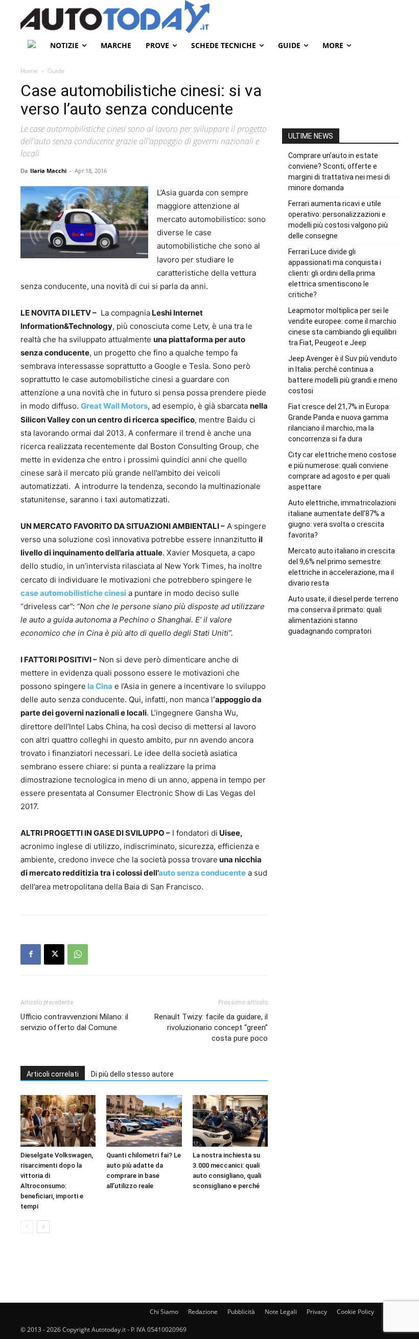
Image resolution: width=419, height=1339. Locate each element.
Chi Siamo (164, 1311)
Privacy (317, 1311)
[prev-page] (26, 1226)
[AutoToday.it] (209, 16)
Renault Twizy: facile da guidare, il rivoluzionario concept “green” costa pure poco (211, 1027)
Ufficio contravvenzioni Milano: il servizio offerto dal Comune (74, 1022)
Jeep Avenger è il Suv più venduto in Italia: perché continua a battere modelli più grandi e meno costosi (343, 374)
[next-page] (43, 1226)
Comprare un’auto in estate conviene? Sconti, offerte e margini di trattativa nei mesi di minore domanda (339, 171)
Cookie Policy (355, 1311)
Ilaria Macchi (48, 170)
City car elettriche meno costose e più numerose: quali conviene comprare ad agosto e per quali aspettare (342, 471)
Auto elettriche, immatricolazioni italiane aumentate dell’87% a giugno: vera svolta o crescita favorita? (342, 519)
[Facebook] (30, 954)
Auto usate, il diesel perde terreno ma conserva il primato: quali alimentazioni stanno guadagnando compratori (343, 615)
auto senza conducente (202, 873)
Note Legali (281, 1311)
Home (29, 70)
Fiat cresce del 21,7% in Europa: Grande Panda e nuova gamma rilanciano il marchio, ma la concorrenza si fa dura (339, 423)
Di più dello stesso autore (132, 1074)
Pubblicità (241, 1311)
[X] (54, 954)
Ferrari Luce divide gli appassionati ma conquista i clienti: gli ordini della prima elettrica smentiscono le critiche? (334, 273)
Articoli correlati (53, 1074)
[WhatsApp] (77, 954)
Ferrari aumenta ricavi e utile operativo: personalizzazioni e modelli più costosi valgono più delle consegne (338, 219)
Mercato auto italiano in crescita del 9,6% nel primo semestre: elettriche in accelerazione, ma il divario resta (341, 567)
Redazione (203, 1311)
